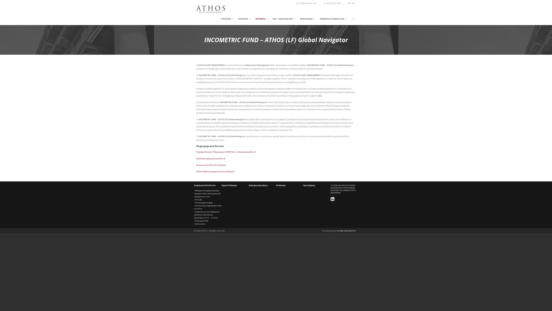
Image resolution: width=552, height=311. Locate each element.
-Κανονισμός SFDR (201, 221)
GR (349, 3)
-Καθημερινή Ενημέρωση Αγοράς (206, 190)
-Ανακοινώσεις (199, 224)
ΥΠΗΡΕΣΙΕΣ (243, 19)
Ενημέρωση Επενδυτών (204, 185)
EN (353, 3)
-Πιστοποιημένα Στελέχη (203, 203)
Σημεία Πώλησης (229, 185)
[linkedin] (333, 200)
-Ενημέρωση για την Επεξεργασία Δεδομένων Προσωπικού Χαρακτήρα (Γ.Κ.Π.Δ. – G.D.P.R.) (206, 215)
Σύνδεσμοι (281, 185)
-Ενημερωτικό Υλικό (201, 197)
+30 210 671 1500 (333, 3)
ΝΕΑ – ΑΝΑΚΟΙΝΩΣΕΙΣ (283, 19)
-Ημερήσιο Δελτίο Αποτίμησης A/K (207, 194)
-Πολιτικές (198, 200)
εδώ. (320, 95)
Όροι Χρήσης (309, 185)
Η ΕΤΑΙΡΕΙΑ (226, 19)
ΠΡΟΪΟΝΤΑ (260, 19)
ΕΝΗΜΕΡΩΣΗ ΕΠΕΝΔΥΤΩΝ (332, 19)
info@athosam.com (308, 3)
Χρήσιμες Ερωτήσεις (258, 185)
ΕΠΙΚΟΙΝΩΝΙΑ (306, 19)
